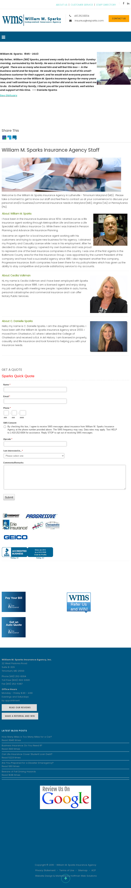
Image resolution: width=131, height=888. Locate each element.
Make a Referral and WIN (20, 716)
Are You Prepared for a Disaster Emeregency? (28, 762)
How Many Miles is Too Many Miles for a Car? (27, 736)
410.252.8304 (81, 16)
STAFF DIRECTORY (106, 4)
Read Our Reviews (19, 707)
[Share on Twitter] (9, 137)
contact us (119, 18)
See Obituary (8, 95)
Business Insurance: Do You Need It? (22, 745)
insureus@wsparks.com (89, 20)
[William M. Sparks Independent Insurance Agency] (31, 20)
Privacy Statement (45, 870)
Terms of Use (66, 870)
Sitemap (83, 870)
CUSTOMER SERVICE (82, 4)
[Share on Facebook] (4, 137)
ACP (93, 870)
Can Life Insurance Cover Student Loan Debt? (27, 754)
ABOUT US (61, 4)
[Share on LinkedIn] (14, 137)
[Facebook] (123, 3)
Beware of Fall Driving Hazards (19, 771)
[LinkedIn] (128, 3)
